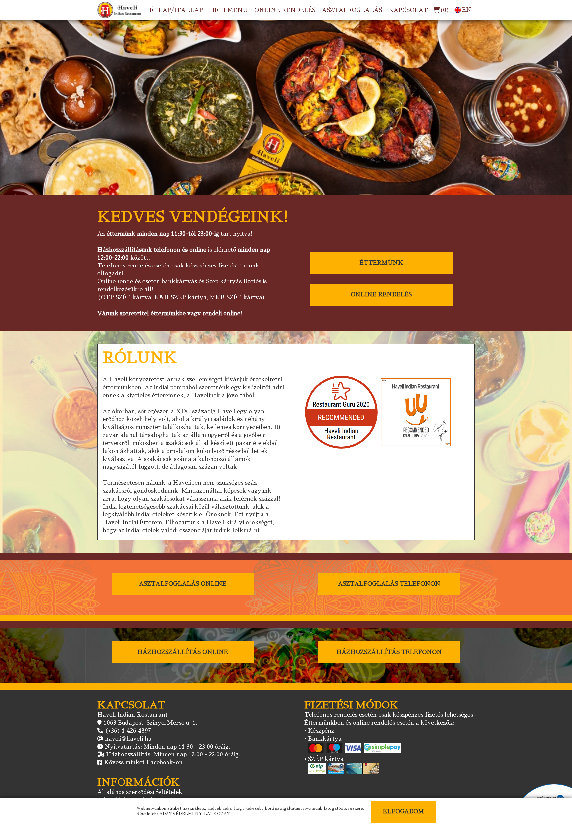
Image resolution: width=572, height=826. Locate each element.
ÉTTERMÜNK (381, 263)
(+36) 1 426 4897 (128, 731)
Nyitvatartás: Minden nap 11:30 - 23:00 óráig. (167, 747)
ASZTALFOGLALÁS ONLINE (182, 584)
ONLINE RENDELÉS (284, 10)
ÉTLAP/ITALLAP (176, 10)
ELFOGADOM (403, 811)
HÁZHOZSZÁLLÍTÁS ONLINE (182, 652)
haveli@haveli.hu (128, 739)
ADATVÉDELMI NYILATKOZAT (194, 814)
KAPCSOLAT (408, 10)
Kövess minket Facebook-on (143, 762)
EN (466, 10)
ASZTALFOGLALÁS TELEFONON (389, 584)
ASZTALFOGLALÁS (352, 10)
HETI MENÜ (229, 10)
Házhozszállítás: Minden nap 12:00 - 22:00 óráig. (173, 754)
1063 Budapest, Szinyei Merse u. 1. (150, 723)
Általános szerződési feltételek (139, 792)
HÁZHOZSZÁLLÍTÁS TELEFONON (389, 652)
